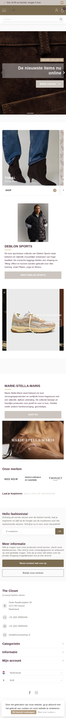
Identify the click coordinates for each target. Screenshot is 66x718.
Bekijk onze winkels (33, 573)
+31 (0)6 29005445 (18, 617)
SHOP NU (33, 414)
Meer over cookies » (47, 712)
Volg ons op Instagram (40, 493)
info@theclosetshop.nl (19, 635)
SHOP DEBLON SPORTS (33, 275)
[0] (62, 10)
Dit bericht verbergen (24, 712)
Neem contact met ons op (33, 563)
